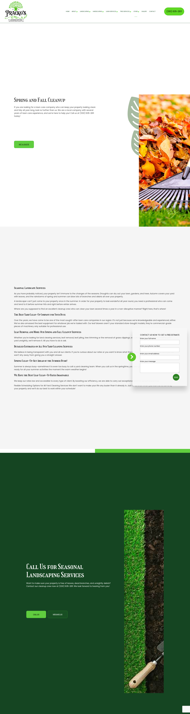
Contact (152, 11)
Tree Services (125, 11)
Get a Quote (24, 144)
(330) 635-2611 (174, 11)
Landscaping (84, 11)
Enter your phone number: (149, 346)
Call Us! (36, 614)
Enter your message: (147, 361)
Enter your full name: (147, 338)
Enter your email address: (148, 354)
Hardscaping (97, 11)
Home (67, 11)
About (74, 11)
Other (135, 11)
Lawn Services (111, 11)
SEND (175, 377)
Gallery (144, 11)
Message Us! (57, 614)
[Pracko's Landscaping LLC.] (16, 11)
